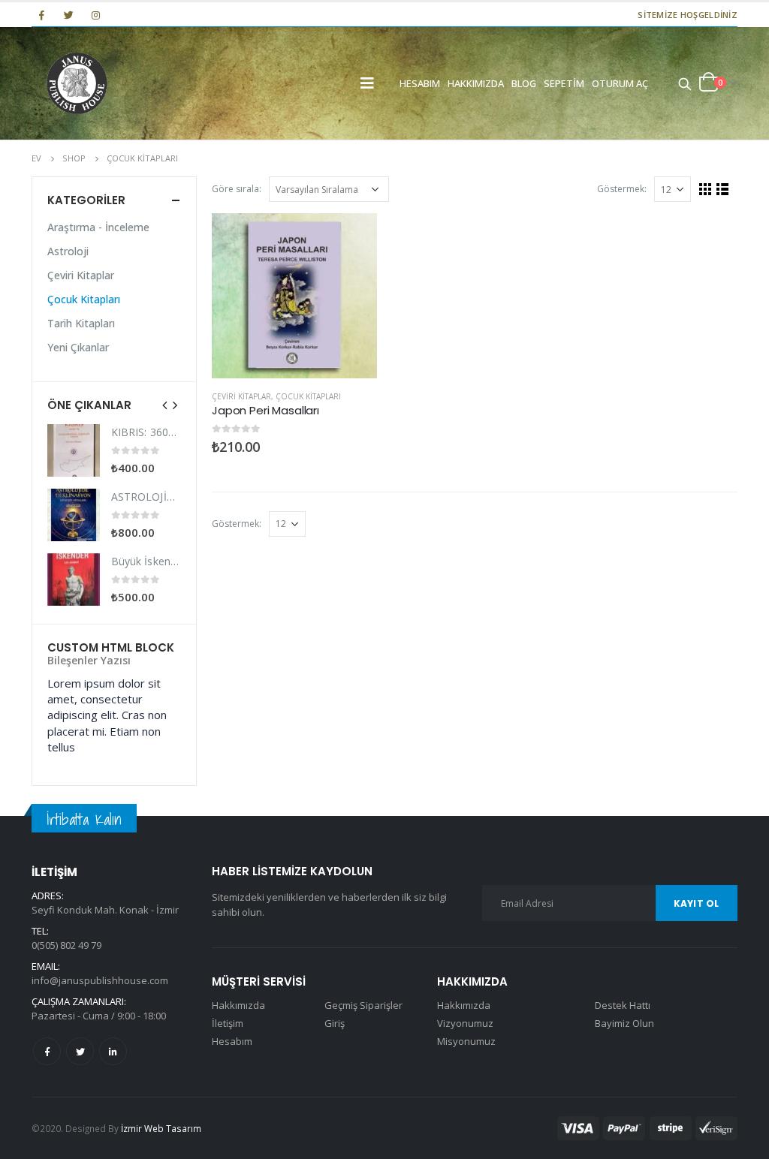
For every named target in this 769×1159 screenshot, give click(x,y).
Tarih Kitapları (81, 323)
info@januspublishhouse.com (100, 980)
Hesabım (420, 83)
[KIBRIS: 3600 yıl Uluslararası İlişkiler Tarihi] (73, 450)
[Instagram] (96, 15)
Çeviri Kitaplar (241, 396)
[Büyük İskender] (73, 579)
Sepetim (564, 83)
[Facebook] (41, 15)
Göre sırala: (236, 188)
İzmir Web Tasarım (161, 1128)
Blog (523, 83)
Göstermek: (622, 188)
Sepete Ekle (352, 237)
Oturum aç (620, 83)
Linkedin (113, 1051)
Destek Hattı (622, 1005)
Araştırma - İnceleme (98, 227)
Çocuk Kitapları (308, 396)
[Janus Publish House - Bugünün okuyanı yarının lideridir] (76, 83)
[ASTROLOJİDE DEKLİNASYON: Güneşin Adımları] (73, 515)
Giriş (334, 1023)
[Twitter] (68, 15)
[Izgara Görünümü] (705, 189)
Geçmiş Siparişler (363, 1005)
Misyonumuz (466, 1041)
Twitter (80, 1051)
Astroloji (68, 251)
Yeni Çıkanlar (78, 347)
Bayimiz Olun (624, 1023)
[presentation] (165, 404)
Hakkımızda (476, 83)
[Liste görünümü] (723, 189)
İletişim (227, 1023)
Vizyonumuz (465, 1023)
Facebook (47, 1051)
